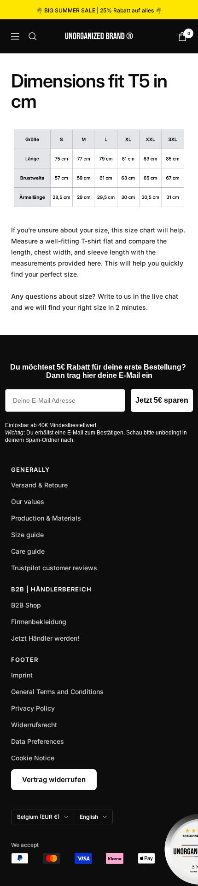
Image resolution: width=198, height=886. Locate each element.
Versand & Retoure (39, 485)
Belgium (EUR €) (38, 816)
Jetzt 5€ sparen (161, 400)
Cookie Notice (32, 758)
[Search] (33, 36)
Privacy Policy (33, 708)
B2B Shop (26, 605)
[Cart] (182, 36)
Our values (27, 501)
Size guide (27, 535)
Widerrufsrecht (34, 725)
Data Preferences (37, 741)
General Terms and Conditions (57, 691)
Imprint (22, 675)
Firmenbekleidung (38, 621)
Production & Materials (46, 518)
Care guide (28, 551)
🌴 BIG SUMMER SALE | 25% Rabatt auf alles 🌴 (99, 10)
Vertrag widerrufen (54, 779)
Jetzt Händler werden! (45, 638)
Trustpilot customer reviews (54, 568)
